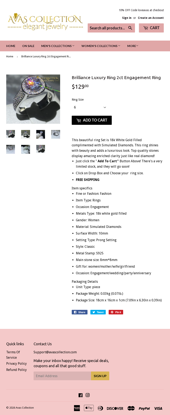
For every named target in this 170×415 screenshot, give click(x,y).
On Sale (28, 46)
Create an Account (151, 17)
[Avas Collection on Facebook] (80, 396)
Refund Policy (16, 370)
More (131, 46)
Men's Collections (56, 46)
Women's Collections (99, 46)
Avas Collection (25, 407)
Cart (154, 27)
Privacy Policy (16, 364)
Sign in (126, 17)
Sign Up (100, 376)
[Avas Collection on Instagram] (88, 396)
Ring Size (78, 99)
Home (10, 46)
